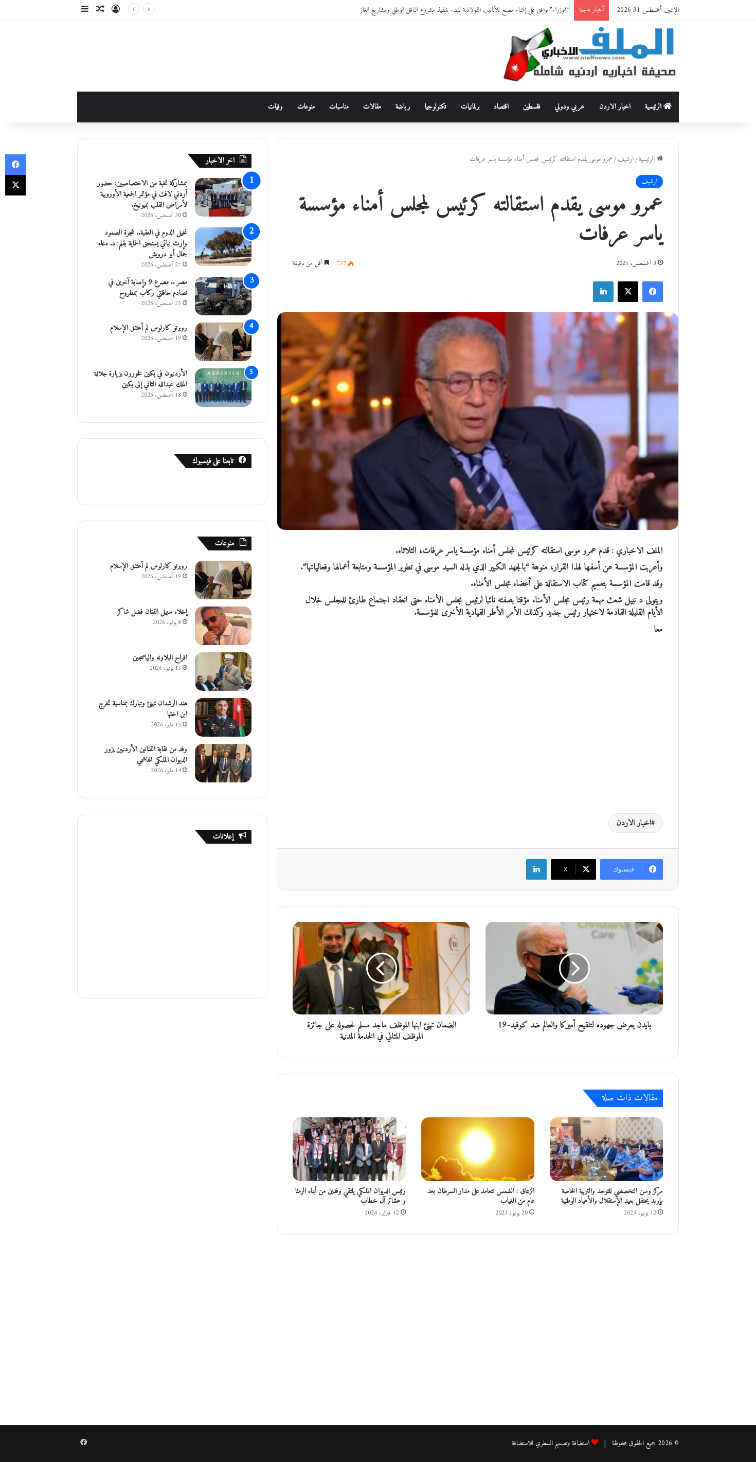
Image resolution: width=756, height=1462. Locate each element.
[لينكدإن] (603, 291)
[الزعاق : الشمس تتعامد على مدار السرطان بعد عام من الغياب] (477, 1149)
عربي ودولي (570, 106)
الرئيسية (654, 106)
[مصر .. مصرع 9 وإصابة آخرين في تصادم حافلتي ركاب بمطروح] (223, 296)
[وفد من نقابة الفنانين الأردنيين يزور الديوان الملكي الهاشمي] (223, 763)
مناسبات (339, 106)
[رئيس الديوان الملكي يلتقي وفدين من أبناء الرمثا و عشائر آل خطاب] (349, 1149)
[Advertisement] (275, 54)
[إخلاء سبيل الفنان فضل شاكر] (223, 626)
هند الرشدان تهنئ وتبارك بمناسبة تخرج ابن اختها (143, 709)
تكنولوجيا (435, 106)
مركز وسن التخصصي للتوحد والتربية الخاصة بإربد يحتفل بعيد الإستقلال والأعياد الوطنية (612, 1196)
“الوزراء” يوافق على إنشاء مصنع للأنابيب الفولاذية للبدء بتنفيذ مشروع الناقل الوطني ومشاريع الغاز (464, 10)
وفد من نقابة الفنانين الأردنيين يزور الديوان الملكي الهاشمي (146, 754)
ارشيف (626, 159)
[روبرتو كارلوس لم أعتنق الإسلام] (223, 342)
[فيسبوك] (652, 291)
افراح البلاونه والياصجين (160, 657)
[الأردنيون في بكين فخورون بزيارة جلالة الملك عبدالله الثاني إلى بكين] (223, 387)
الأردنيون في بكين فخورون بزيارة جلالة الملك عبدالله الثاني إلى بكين (140, 379)
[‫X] (628, 291)
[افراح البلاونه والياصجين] (223, 671)
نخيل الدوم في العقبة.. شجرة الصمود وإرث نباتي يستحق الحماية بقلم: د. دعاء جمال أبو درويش (142, 243)
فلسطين (532, 106)
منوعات (306, 106)
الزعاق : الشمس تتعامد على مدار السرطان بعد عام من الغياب (480, 1196)
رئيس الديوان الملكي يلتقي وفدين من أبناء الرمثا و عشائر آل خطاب (350, 1196)
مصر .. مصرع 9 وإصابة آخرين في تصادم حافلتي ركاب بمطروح (148, 287)
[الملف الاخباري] (584, 56)
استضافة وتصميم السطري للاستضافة (550, 1443)
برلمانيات (470, 106)
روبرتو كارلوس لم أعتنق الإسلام (148, 328)
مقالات (372, 106)
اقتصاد (501, 106)
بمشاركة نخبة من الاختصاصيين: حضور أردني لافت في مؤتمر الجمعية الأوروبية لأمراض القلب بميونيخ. (142, 194)
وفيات (275, 106)
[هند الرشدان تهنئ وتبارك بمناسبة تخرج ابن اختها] (223, 717)
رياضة (402, 106)
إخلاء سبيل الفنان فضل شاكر (152, 611)
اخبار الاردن (615, 106)
